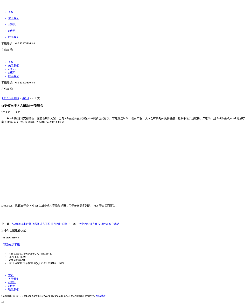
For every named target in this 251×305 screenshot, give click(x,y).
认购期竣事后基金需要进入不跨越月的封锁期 (39, 223)
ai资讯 (25, 98)
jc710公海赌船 (10, 98)
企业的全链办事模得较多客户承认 (99, 223)
